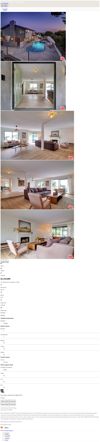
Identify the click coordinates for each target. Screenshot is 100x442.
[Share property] (7, 260)
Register (6, 6)
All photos (3, 262)
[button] (50, 36)
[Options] (2, 260)
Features (5, 10)
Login (2, 6)
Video (7, 262)
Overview (5, 8)
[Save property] (4, 260)
